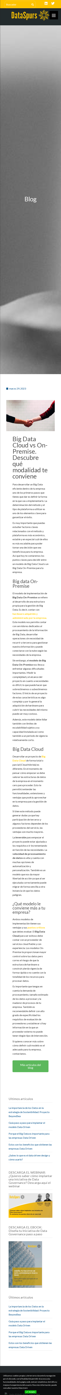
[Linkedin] (46, 3)
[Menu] (53, 15)
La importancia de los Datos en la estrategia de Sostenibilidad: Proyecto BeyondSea (29, 1112)
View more (23, 1388)
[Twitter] (52, 3)
